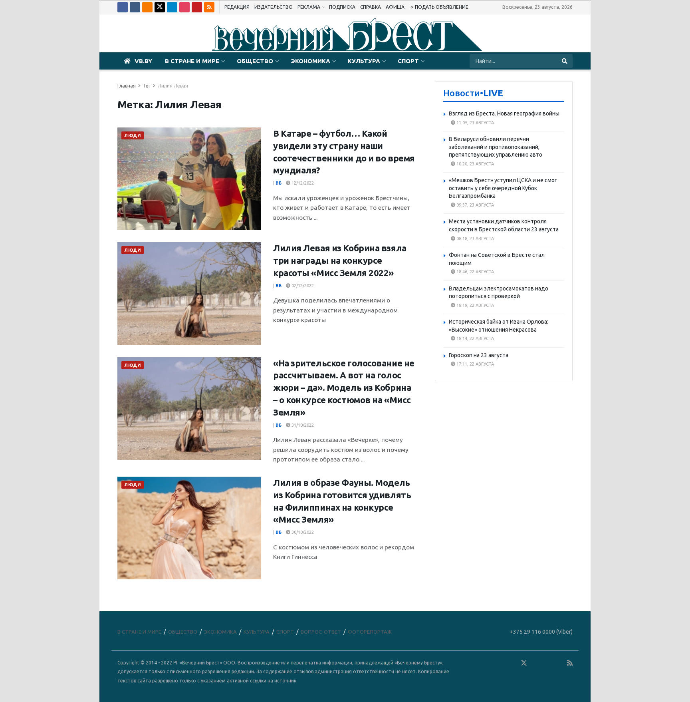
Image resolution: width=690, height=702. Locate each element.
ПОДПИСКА (342, 7)
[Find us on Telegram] (172, 7)
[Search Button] (565, 61)
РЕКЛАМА (308, 7)
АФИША (395, 7)
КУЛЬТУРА (364, 61)
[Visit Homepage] (345, 34)
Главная (126, 85)
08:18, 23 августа (474, 238)
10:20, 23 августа (474, 163)
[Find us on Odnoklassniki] (147, 7)
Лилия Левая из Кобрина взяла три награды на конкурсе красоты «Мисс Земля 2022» (339, 260)
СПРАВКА (370, 7)
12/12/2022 (302, 183)
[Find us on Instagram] (184, 7)
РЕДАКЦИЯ (237, 7)
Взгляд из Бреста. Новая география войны (504, 113)
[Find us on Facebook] (122, 7)
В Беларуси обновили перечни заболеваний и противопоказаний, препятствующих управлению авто (495, 147)
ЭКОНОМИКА (310, 61)
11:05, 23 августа (474, 122)
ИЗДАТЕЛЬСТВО (273, 7)
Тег (147, 85)
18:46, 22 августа (474, 271)
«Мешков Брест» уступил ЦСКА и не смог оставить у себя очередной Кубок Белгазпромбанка (503, 188)
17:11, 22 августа (474, 364)
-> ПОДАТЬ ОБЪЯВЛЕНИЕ (438, 7)
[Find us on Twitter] (160, 7)
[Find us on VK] (135, 7)
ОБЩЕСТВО (255, 61)
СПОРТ (408, 61)
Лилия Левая (173, 85)
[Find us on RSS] (209, 7)
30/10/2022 (302, 532)
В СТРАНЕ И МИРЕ (192, 61)
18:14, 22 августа (474, 338)
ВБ (279, 183)
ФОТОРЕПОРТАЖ (370, 631)
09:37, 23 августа (474, 205)
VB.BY (143, 61)
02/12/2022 (302, 285)
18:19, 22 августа (474, 305)
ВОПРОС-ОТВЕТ (321, 631)
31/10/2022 (302, 425)
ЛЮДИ (132, 135)
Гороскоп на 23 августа (478, 355)
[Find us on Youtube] (197, 7)
